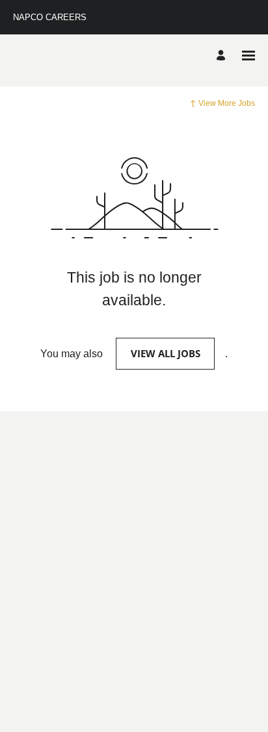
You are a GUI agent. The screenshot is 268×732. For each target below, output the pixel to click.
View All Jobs (165, 353)
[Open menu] (248, 55)
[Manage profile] (223, 55)
